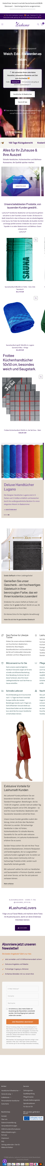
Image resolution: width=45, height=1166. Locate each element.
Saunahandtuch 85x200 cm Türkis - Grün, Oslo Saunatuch (20, 288)
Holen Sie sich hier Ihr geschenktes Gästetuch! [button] (19, 619)
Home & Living (6, 1094)
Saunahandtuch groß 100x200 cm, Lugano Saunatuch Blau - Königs (20, 346)
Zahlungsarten (28, 1090)
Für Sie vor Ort (28, 1106)
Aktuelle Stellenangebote (31, 1100)
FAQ (2, 1141)
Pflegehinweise (28, 1097)
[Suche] (38, 24)
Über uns (4, 1119)
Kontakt (4, 1116)
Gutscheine (5, 1104)
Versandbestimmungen (9, 1125)
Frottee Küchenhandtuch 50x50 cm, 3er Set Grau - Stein (22, 430)
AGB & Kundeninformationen (10, 1129)
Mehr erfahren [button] (9, 883)
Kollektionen (5, 1097)
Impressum (5, 1138)
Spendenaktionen (29, 1103)
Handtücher (21, 186)
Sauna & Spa (22, 102)
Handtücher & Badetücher (22, 94)
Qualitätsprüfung (29, 1093)
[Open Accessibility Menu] (4, 1161)
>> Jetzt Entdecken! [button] (10, 509)
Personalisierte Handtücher (10, 1100)
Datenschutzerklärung (8, 1122)
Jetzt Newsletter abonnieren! (22, 1021)
